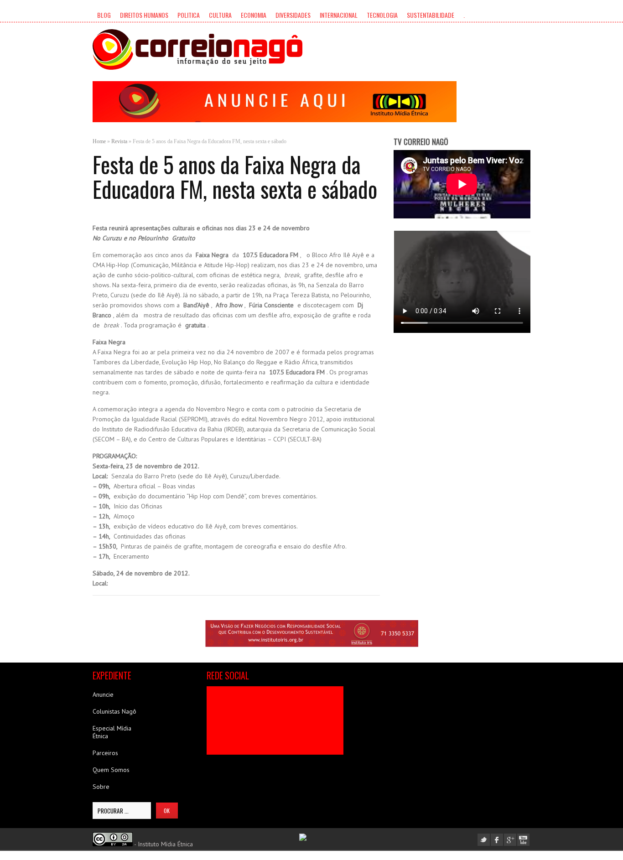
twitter (484, 840)
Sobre (101, 786)
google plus (510, 840)
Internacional (339, 15)
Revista (119, 141)
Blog (104, 15)
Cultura (220, 15)
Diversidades (293, 15)
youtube (523, 840)
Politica (188, 15)
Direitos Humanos (144, 15)
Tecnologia (382, 15)
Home (99, 141)
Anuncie (103, 694)
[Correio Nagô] (197, 49)
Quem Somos (111, 770)
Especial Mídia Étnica (112, 732)
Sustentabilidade (430, 15)
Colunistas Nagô (114, 711)
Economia (253, 15)
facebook (497, 840)
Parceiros (105, 753)
